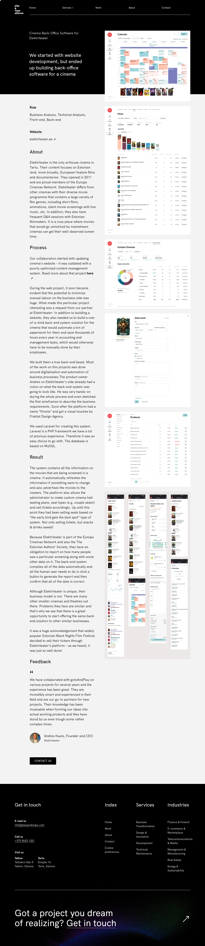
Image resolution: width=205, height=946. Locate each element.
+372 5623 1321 (25, 840)
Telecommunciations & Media (178, 841)
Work (98, 7)
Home (32, 7)
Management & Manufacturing (176, 851)
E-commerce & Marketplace (176, 830)
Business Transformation (145, 824)
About (132, 7)
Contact (166, 7)
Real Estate (174, 860)
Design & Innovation (142, 834)
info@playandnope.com (29, 825)
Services (66, 7)
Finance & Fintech (178, 822)
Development (144, 843)
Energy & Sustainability (175, 868)
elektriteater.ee (41, 139)
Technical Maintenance (144, 851)
